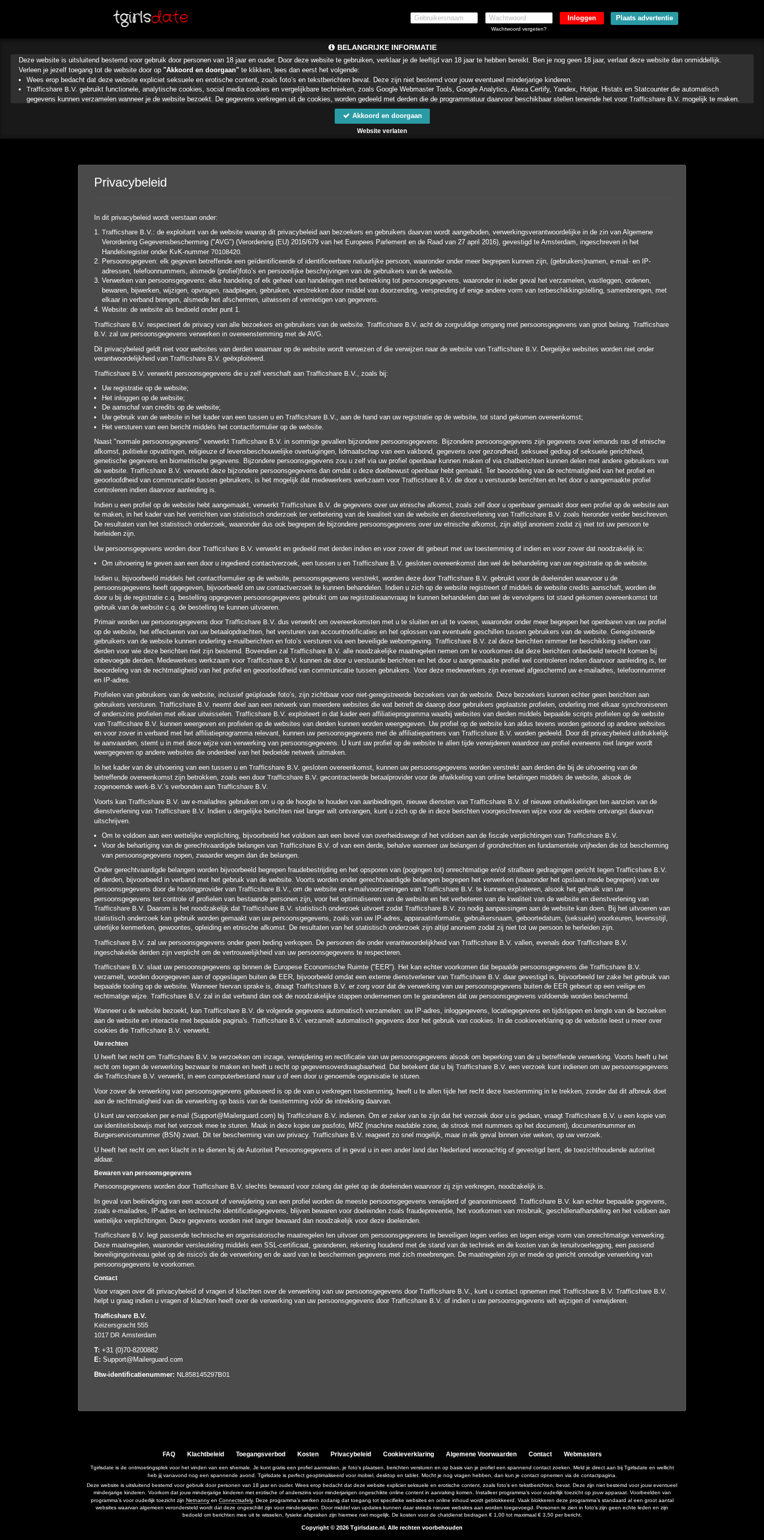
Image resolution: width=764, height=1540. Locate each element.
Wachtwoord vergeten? (519, 29)
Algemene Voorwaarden (481, 1454)
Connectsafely (236, 1500)
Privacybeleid (351, 1454)
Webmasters (583, 1454)
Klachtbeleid (205, 1454)
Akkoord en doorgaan (386, 116)
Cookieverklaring (408, 1454)
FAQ (169, 1454)
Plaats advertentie (644, 18)
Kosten (308, 1454)
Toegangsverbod (260, 1454)
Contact (540, 1454)
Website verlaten (382, 131)
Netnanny (197, 1500)
